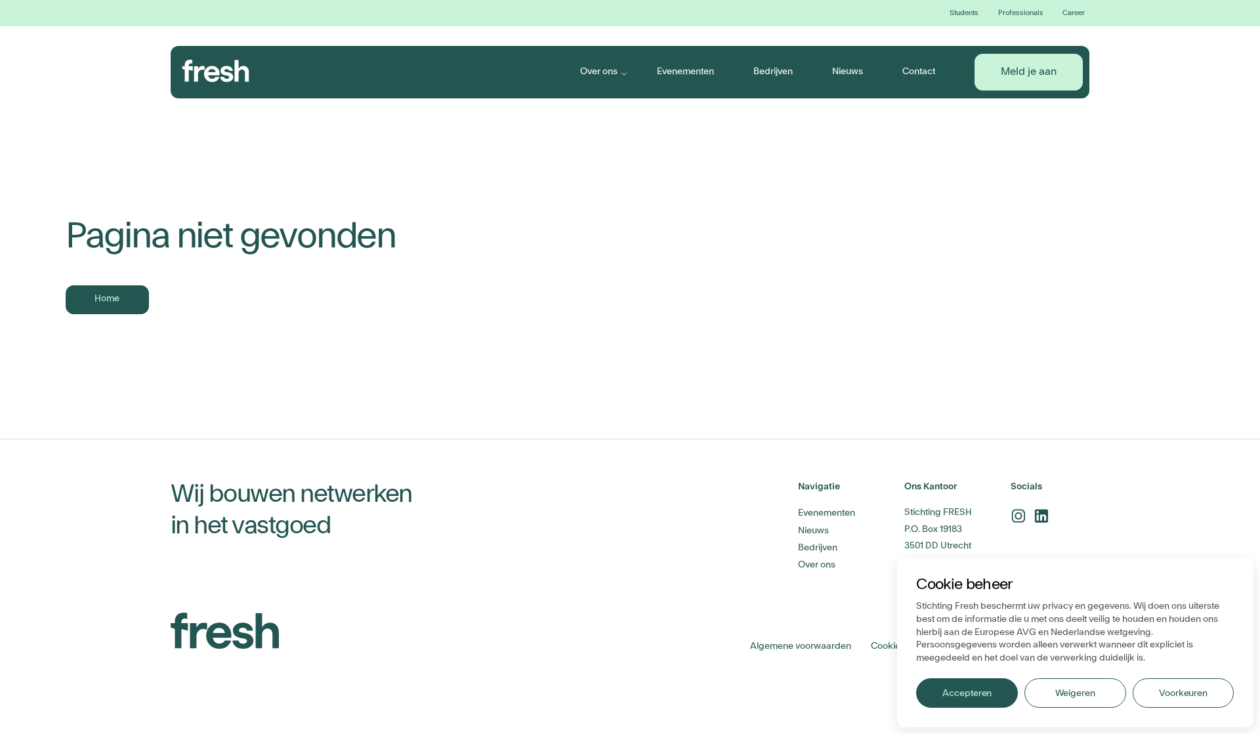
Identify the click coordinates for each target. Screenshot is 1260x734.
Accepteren (967, 693)
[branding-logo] (216, 71)
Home (106, 298)
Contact (918, 71)
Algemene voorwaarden (800, 646)
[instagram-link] (1018, 515)
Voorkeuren (1183, 693)
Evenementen (685, 71)
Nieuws (847, 71)
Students (964, 12)
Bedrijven (773, 71)
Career (1073, 12)
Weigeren (1075, 693)
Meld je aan (1029, 71)
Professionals (1020, 12)
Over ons (599, 71)
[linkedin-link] (1041, 515)
